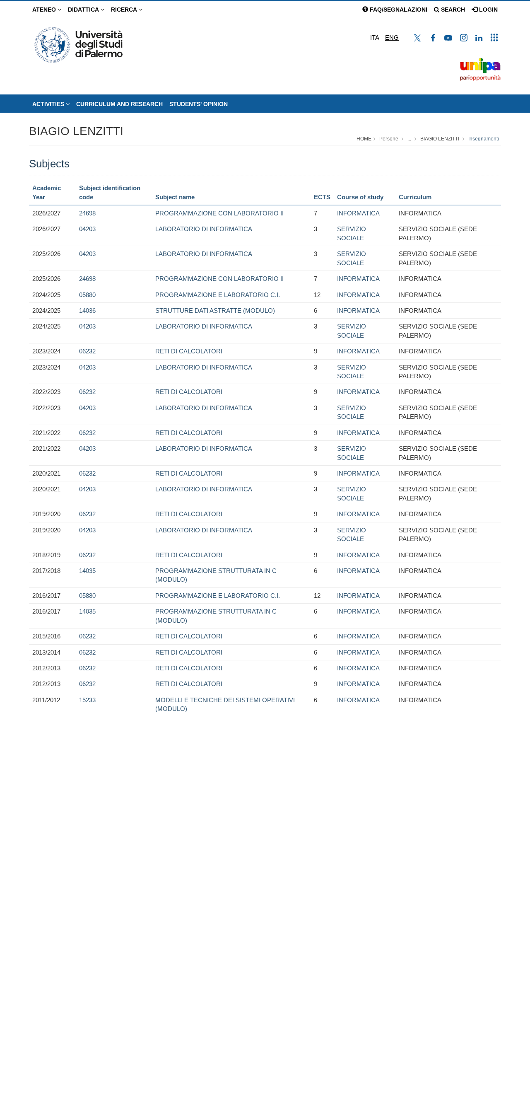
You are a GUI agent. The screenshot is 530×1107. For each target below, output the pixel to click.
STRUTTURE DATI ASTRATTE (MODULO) (215, 310)
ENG (392, 37)
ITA (374, 37)
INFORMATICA (358, 213)
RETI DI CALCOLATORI (188, 351)
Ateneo (45, 9)
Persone (388, 139)
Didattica (84, 9)
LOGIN (487, 9)
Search (452, 9)
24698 (87, 213)
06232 (87, 351)
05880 (87, 294)
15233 (87, 699)
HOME (364, 139)
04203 (87, 228)
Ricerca (125, 9)
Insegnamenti (483, 139)
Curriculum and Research (119, 104)
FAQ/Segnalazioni (397, 9)
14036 (87, 310)
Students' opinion (198, 104)
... (409, 139)
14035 (87, 570)
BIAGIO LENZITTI (76, 131)
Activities (49, 104)
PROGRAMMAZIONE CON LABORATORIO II (219, 213)
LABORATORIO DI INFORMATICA (203, 228)
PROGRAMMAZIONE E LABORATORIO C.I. (217, 294)
